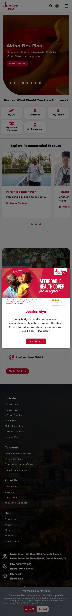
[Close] (64, 273)
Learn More (34, 341)
